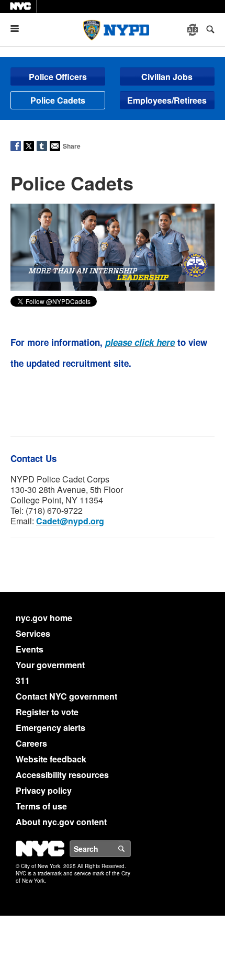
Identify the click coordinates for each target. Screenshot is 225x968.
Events (29, 649)
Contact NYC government (66, 696)
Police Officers (58, 77)
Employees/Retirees (167, 100)
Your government (50, 665)
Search (130, 848)
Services (33, 633)
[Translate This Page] (193, 29)
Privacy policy (44, 790)
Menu (18, 28)
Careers (31, 743)
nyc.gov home (44, 618)
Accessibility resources (62, 775)
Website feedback (51, 759)
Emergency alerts (50, 728)
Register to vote (47, 712)
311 (23, 680)
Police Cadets (57, 100)
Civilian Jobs (167, 77)
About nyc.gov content (61, 822)
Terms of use (41, 806)
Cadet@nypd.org (70, 521)
